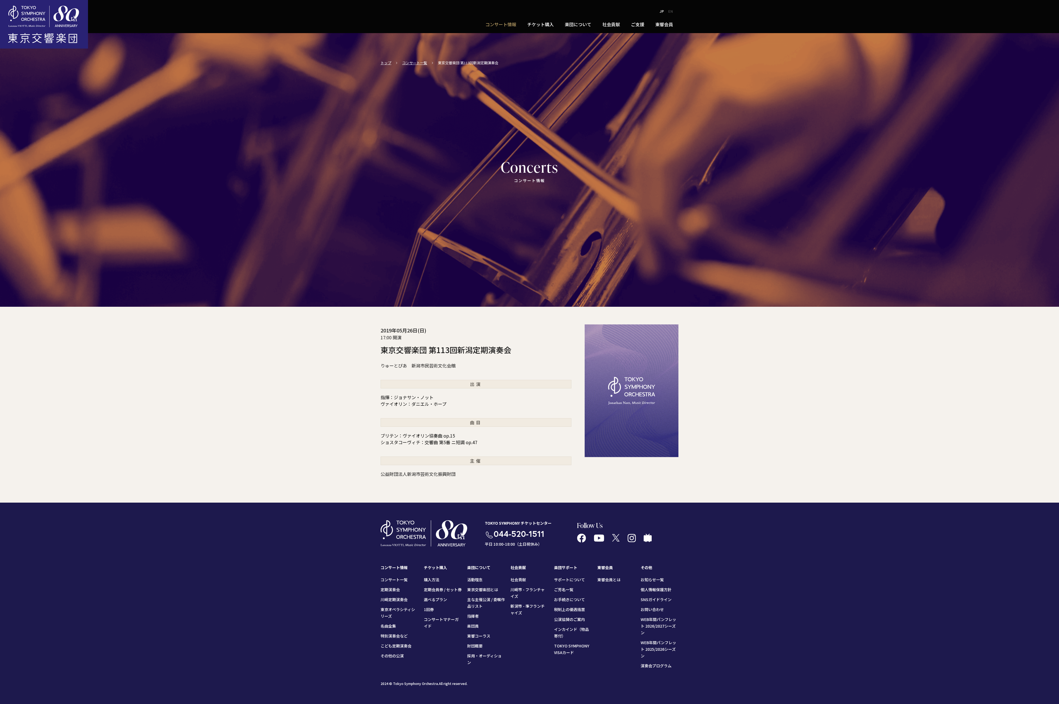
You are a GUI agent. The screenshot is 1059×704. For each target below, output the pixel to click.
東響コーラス (478, 636)
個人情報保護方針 (656, 589)
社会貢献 (518, 579)
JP (662, 11)
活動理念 (475, 579)
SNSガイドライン (656, 599)
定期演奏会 (390, 589)
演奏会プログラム (656, 665)
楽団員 (473, 626)
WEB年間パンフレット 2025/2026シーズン (658, 649)
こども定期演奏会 (396, 646)
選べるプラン (435, 599)
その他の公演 (392, 655)
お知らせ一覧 (652, 579)
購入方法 (431, 579)
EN (670, 11)
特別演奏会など (394, 636)
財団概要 (475, 646)
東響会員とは (609, 579)
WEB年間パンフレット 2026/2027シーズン (658, 626)
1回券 (429, 609)
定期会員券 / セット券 (443, 589)
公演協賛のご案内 (569, 619)
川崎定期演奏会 (394, 599)
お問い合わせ (652, 609)
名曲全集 (388, 626)
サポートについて (569, 579)
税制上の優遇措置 (569, 609)
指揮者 (473, 616)
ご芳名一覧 (563, 589)
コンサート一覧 (414, 62)
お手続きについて (569, 599)
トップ (386, 62)
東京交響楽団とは (482, 589)
